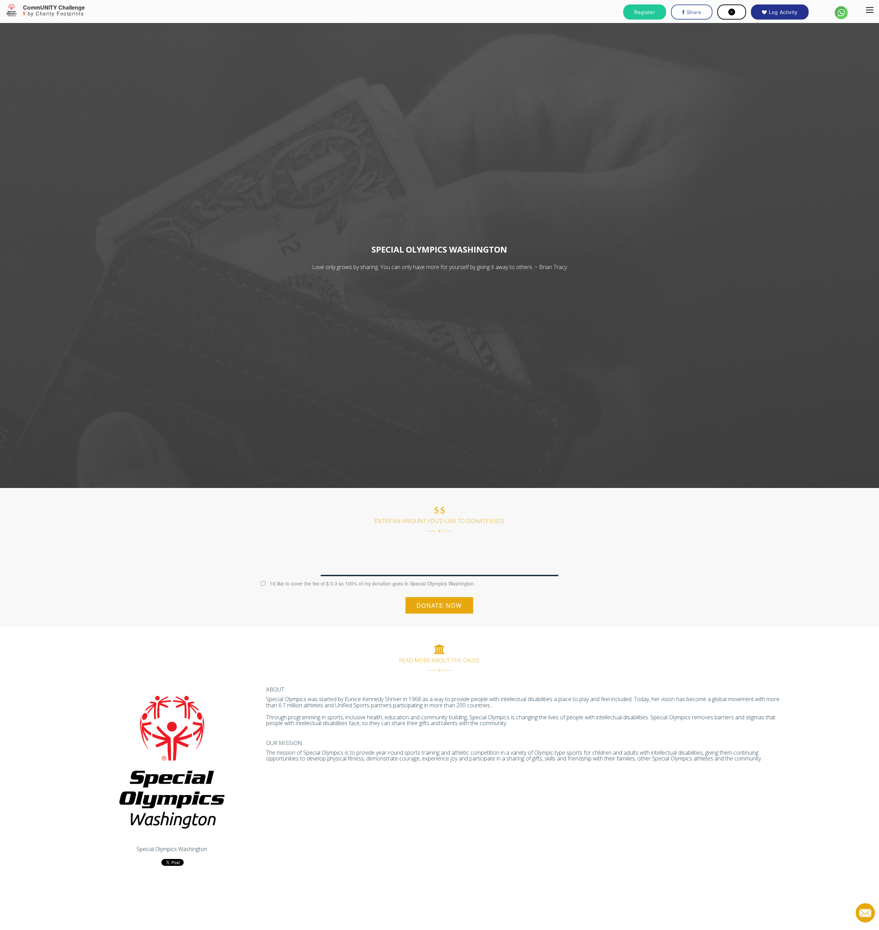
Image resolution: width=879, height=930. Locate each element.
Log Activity (782, 12)
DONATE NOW (439, 605)
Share (693, 12)
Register (644, 12)
